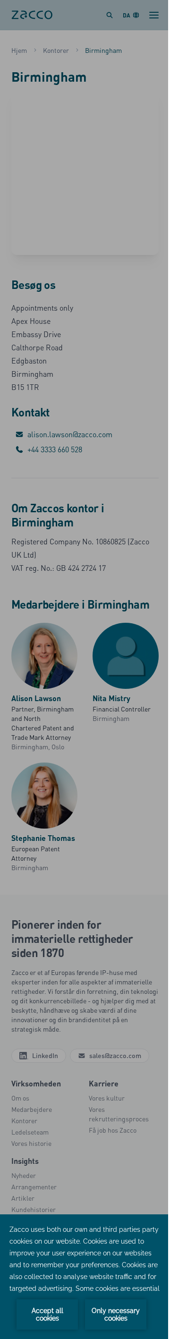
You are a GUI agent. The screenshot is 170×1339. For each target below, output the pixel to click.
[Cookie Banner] (85, 1276)
